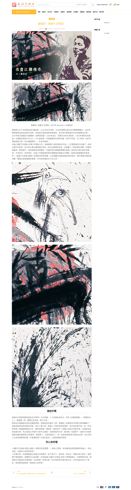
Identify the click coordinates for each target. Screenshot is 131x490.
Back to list (51, 472)
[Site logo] (23, 4)
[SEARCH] (93, 5)
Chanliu (49, 28)
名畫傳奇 (52, 18)
